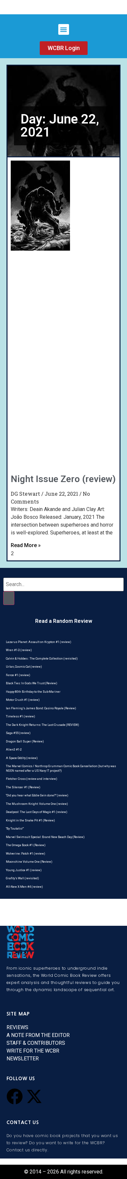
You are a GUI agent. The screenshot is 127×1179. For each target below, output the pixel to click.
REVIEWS (17, 1027)
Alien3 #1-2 (14, 749)
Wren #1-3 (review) (19, 650)
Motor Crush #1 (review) (23, 699)
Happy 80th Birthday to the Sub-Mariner (33, 691)
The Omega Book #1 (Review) (26, 845)
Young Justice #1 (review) (24, 870)
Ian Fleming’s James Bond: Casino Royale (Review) (41, 708)
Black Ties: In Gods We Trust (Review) (31, 683)
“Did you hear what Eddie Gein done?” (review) (37, 795)
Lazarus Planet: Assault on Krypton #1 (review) (38, 642)
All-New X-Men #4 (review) (24, 886)
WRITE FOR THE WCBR (33, 1051)
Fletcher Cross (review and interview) (31, 778)
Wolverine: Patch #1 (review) (25, 853)
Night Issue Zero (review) (63, 479)
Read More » (26, 545)
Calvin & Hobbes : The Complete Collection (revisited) (42, 658)
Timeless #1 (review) (20, 716)
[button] (63, 29)
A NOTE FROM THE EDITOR (38, 1035)
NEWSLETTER (23, 1058)
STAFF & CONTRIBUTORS (36, 1043)
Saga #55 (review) (18, 733)
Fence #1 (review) (18, 675)
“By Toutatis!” (15, 828)
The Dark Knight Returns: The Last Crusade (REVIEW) (42, 725)
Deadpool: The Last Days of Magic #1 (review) (36, 812)
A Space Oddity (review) (22, 758)
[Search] (8, 598)
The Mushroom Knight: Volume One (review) (37, 804)
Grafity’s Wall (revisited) (22, 878)
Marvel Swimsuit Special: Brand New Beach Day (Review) (45, 837)
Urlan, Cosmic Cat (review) (24, 666)
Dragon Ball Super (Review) (25, 741)
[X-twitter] (34, 1096)
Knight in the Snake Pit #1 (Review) (30, 820)
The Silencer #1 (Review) (23, 787)
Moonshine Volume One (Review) (29, 861)
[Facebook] (15, 1096)
